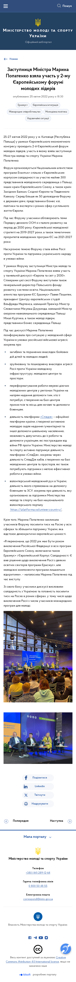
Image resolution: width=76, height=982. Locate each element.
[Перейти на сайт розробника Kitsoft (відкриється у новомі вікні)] (25, 974)
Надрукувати (40, 803)
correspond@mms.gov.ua (38, 899)
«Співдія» (46, 417)
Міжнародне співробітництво (24, 112)
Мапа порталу (35, 837)
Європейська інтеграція (45, 105)
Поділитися (40, 777)
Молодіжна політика (56, 112)
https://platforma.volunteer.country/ (36, 509)
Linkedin (40, 786)
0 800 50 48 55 (38, 886)
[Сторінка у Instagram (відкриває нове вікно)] (46, 938)
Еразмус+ (23, 105)
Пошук (67, 6)
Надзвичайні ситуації (38, 118)
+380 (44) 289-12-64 (38, 872)
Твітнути (39, 795)
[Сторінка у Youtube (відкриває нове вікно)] (41, 938)
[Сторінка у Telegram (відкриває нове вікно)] (35, 938)
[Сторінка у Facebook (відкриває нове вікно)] (30, 938)
